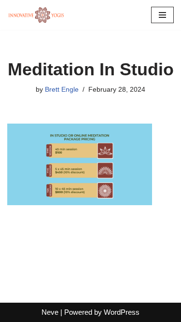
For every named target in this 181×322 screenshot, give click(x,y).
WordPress (121, 312)
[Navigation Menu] (162, 15)
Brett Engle (62, 89)
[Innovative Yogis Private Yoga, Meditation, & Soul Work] (36, 15)
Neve (50, 312)
